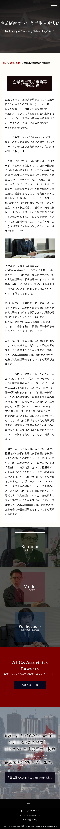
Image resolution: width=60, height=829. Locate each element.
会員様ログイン (29, 820)
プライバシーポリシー (29, 815)
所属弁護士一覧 (30, 685)
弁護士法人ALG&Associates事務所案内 (30, 777)
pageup (30, 803)
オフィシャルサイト (30, 811)
